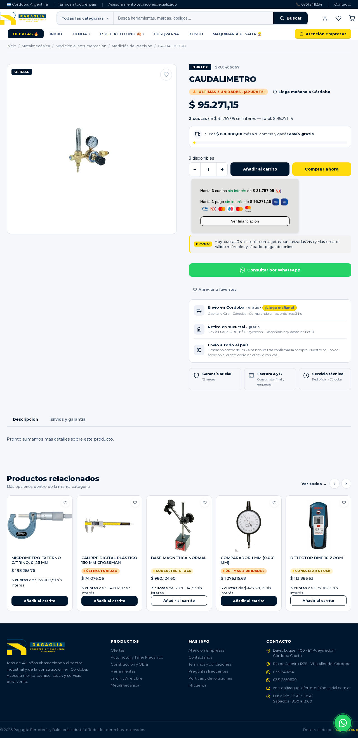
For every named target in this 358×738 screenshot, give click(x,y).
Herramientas (123, 671)
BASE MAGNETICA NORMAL (178, 557)
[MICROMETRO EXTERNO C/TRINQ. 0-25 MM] (39, 526)
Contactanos (200, 657)
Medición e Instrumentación (81, 46)
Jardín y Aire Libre (127, 678)
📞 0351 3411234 (309, 4)
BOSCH (196, 34)
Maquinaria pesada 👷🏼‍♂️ (237, 34)
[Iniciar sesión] (325, 18)
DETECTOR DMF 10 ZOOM (316, 557)
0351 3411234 (283, 672)
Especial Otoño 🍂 (122, 34)
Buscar (294, 18)
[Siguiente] (346, 484)
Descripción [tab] (25, 419)
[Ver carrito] (352, 18)
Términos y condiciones (210, 664)
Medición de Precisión (132, 46)
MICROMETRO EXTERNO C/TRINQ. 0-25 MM (36, 560)
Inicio (56, 34)
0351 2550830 (285, 680)
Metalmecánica (36, 46)
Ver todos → (314, 483)
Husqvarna (166, 34)
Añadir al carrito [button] (39, 601)
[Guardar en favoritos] (166, 75)
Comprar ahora (322, 169)
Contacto (342, 4)
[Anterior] (334, 484)
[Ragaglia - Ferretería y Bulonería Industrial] (23, 18)
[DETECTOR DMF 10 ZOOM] (318, 526)
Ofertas (117, 650)
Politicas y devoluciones (210, 678)
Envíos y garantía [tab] (68, 419)
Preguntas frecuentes (208, 671)
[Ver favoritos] (338, 18)
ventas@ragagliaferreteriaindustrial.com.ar (312, 688)
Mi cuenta (197, 685)
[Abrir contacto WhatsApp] (343, 723)
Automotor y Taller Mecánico (137, 657)
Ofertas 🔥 (26, 34)
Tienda (81, 34)
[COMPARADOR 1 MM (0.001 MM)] (248, 526)
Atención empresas (206, 650)
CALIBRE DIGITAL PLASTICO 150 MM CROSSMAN (109, 560)
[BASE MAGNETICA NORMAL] (179, 526)
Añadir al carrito (260, 169)
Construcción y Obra (129, 664)
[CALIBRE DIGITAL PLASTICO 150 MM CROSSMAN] (109, 526)
